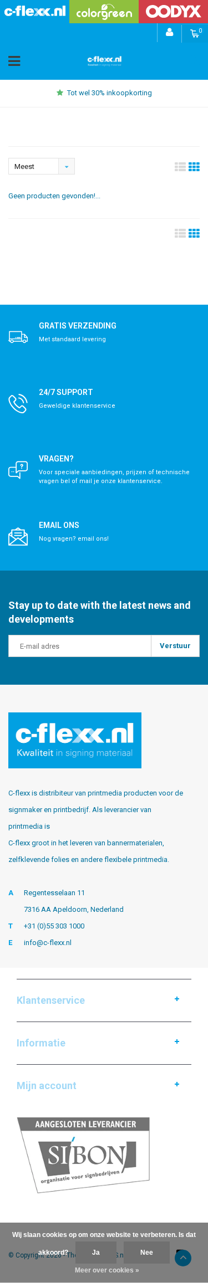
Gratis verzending (77, 325)
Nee (146, 1252)
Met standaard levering (72, 339)
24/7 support (66, 392)
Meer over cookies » (107, 1270)
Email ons (59, 525)
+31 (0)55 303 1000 (54, 926)
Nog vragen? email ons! (74, 538)
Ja (96, 1252)
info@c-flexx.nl (48, 942)
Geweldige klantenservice (77, 405)
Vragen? (56, 458)
